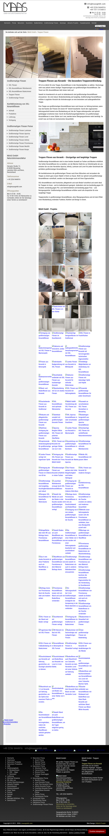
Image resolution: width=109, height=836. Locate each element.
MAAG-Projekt (101, 823)
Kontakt (94, 23)
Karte (73, 816)
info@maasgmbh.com (96, 4)
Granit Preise (39, 760)
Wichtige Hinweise (13, 778)
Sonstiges (63, 23)
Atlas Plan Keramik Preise (44, 784)
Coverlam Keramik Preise (43, 788)
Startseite (7, 23)
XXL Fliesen (13, 85)
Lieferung (12, 117)
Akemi (9, 796)
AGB (8, 766)
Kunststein (29, 23)
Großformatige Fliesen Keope (19, 150)
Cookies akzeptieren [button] (97, 831)
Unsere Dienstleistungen (15, 782)
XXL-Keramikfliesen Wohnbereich (20, 88)
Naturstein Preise (39, 758)
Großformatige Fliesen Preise (43, 804)
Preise (14, 23)
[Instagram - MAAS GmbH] (64, 750)
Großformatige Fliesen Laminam (20, 130)
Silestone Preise (40, 768)
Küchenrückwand (13, 788)
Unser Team (11, 790)
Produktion (12, 114)
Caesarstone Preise (41, 770)
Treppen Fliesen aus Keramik (92, 764)
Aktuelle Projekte (73, 23)
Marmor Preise (40, 762)
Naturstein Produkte (14, 762)
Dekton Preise (39, 794)
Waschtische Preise (39, 800)
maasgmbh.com (27, 823)
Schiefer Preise (40, 764)
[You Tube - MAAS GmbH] (96, 750)
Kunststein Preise (39, 766)
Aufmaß (11, 111)
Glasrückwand (12, 786)
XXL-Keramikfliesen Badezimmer (20, 91)
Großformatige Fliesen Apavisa (19, 134)
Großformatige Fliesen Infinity (19, 140)
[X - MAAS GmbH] (80, 750)
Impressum (11, 760)
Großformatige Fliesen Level (18, 137)
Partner (9, 792)
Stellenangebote (13, 768)
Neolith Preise (40, 780)
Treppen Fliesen (42, 32)
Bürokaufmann (14, 770)
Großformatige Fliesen (51, 23)
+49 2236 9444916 (98, 7)
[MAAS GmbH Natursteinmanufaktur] (15, 14)
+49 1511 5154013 (98, 9)
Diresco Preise (40, 772)
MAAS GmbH (31, 32)
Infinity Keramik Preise (42, 786)
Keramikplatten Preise (40, 778)
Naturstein (21, 23)
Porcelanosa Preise (41, 796)
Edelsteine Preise (39, 802)
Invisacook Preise (39, 798)
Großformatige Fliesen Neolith (19, 146)
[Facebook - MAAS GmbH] (44, 750)
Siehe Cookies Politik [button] (77, 833)
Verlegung (12, 120)
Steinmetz (12, 774)
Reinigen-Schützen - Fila (15, 798)
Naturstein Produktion (14, 764)
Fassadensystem (85, 23)
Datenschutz (11, 800)
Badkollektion (38, 23)
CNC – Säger (13, 772)
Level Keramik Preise (42, 782)
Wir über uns (11, 780)
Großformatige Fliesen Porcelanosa (21, 143)
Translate (101, 29)
